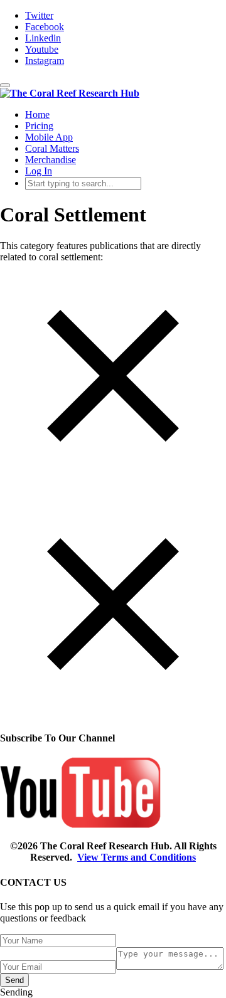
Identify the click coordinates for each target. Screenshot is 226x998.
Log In (38, 171)
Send (14, 980)
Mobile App (49, 137)
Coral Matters (52, 148)
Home (37, 114)
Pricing (39, 125)
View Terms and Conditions (136, 857)
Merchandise (50, 159)
